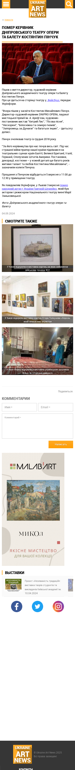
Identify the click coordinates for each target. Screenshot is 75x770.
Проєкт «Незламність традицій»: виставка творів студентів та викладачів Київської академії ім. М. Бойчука (43, 585)
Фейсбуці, (54, 100)
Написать (61, 444)
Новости (9, 19)
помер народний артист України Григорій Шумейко (35, 187)
